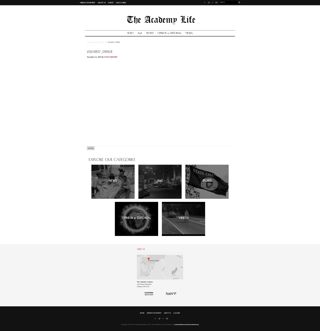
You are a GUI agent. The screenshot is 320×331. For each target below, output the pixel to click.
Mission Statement (87, 2)
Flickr (213, 3)
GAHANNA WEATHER (160, 295)
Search (239, 2)
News (130, 33)
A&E (139, 33)
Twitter (209, 3)
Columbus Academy (94, 42)
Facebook (205, 3)
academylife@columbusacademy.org (186, 324)
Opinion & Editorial (170, 33)
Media (189, 33)
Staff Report (111, 57)
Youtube (216, 3)
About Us (102, 2)
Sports (150, 33)
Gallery (176, 313)
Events (111, 2)
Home (142, 313)
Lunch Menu (121, 2)
